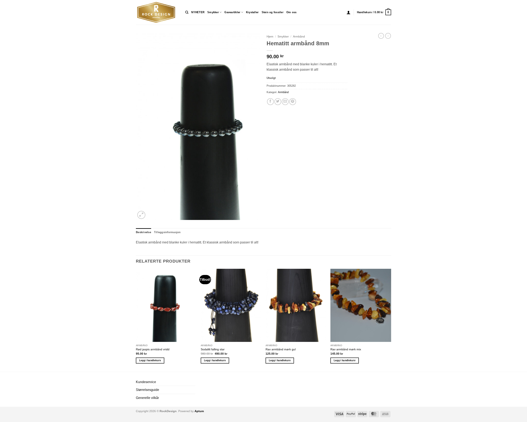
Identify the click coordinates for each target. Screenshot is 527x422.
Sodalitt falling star (213, 349)
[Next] (391, 319)
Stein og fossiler (272, 12)
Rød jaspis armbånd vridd (152, 349)
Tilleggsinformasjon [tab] (167, 232)
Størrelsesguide (147, 390)
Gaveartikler (232, 12)
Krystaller (252, 12)
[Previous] (136, 319)
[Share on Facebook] (270, 101)
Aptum (199, 411)
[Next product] (381, 36)
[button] (348, 12)
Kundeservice (146, 382)
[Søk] (186, 12)
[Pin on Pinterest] (292, 101)
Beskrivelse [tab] (143, 232)
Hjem (270, 36)
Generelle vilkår (147, 398)
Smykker (213, 12)
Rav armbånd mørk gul (281, 349)
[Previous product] (388, 36)
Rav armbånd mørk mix (345, 349)
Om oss (291, 12)
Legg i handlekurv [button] (150, 360)
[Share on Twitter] (277, 101)
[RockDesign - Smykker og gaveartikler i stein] (157, 12)
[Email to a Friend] (285, 101)
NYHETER (197, 12)
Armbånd (299, 36)
